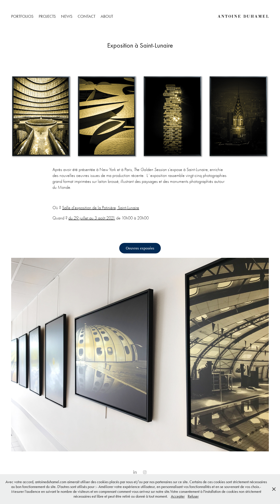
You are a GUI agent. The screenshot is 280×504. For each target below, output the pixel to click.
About (107, 16)
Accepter (178, 496)
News (66, 16)
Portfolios (22, 16)
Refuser (193, 496)
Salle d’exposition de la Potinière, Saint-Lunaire (100, 207)
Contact (86, 16)
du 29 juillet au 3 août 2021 (91, 218)
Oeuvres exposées (140, 248)
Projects (47, 16)
